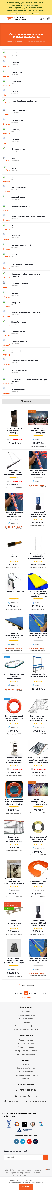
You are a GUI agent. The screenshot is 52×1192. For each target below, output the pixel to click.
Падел (14, 226)
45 (16, 993)
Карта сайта (26, 1079)
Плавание (15, 236)
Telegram (22, 1141)
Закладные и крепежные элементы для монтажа (29, 381)
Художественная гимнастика (24, 361)
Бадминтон (16, 72)
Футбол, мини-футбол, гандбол (25, 312)
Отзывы (26, 1022)
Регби (14, 255)
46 (21, 993)
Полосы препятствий (21, 245)
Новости (26, 1012)
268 (44, 993)
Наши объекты (26, 1071)
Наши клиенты (26, 1019)
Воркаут (15, 139)
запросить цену (37, 485)
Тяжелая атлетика (19, 284)
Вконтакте (16, 1141)
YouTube (29, 1141)
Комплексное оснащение (26, 1075)
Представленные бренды (26, 1029)
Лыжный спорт (18, 197)
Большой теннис (19, 111)
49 (35, 993)
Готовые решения (19, 370)
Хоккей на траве (18, 322)
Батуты (14, 91)
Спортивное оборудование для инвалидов (25, 275)
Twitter (35, 1141)
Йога (13, 168)
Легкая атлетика (18, 188)
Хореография (17, 351)
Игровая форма (18, 389)
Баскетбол (16, 82)
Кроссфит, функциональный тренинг (28, 178)
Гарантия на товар (26, 1047)
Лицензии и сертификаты (26, 1026)
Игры (13, 159)
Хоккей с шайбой (19, 341)
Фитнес (14, 293)
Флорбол (15, 303)
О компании (26, 1007)
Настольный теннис (20, 207)
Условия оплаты (26, 1040)
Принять (26, 1187)
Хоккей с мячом (18, 332)
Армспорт (15, 63)
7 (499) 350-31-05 (28, 1090)
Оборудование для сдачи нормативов (28, 216)
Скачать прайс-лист (26, 1068)
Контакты (26, 1064)
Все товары (26, 997)
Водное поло (17, 120)
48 (30, 993)
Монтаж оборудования (26, 1054)
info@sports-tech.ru (28, 1096)
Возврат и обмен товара (26, 1050)
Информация (26, 1035)
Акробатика (16, 53)
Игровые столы (18, 149)
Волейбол (15, 130)
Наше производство (26, 1015)
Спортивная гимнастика (22, 264)
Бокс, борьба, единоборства (24, 101)
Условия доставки (26, 1043)
